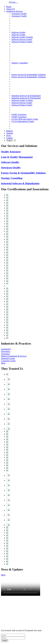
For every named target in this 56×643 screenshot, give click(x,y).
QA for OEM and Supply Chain (24, 119)
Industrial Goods (8, 358)
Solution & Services (14, 11)
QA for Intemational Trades (22, 121)
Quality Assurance (19, 117)
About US (10, 9)
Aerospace (5, 354)
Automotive (6, 349)
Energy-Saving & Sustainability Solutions (28, 77)
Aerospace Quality (19, 16)
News (8, 135)
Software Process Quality (21, 39)
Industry (9, 131)
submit (4, 641)
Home (8, 6)
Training (9, 133)
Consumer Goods (8, 361)
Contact (9, 138)
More (3, 363)
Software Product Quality (21, 42)
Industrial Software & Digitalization (26, 98)
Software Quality (18, 35)
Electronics (5, 351)
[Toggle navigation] (17, 2)
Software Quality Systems (22, 37)
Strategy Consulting (11, 178)
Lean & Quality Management (17, 157)
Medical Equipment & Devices (13, 356)
